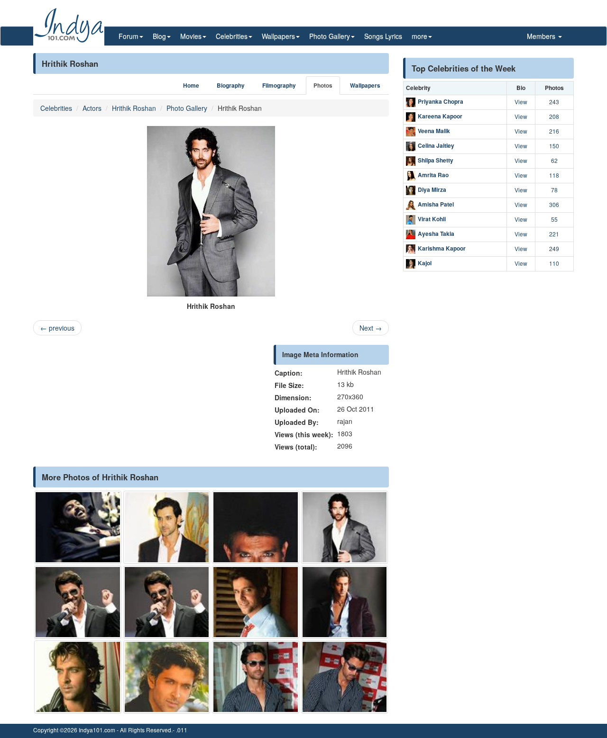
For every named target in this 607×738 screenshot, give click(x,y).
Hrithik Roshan (134, 108)
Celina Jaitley (436, 145)
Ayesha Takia (436, 233)
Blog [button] (159, 36)
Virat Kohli (432, 219)
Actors (92, 108)
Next (370, 328)
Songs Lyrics (383, 36)
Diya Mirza (432, 189)
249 (554, 248)
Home (191, 85)
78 (554, 190)
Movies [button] (191, 36)
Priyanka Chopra (440, 101)
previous (57, 328)
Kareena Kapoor (440, 116)
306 (554, 204)
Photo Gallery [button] (329, 36)
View (521, 102)
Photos (322, 85)
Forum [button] (128, 36)
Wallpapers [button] (278, 36)
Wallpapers (365, 85)
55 (554, 219)
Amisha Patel (436, 204)
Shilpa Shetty (435, 160)
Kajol (425, 263)
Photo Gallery (186, 108)
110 (554, 263)
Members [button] (542, 36)
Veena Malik (434, 130)
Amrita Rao (433, 175)
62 (554, 160)
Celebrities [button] (232, 36)
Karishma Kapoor (442, 248)
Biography (231, 85)
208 (554, 116)
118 (554, 175)
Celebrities (56, 108)
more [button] (419, 36)
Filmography (279, 85)
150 (554, 146)
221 (554, 234)
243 (554, 102)
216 (554, 131)
